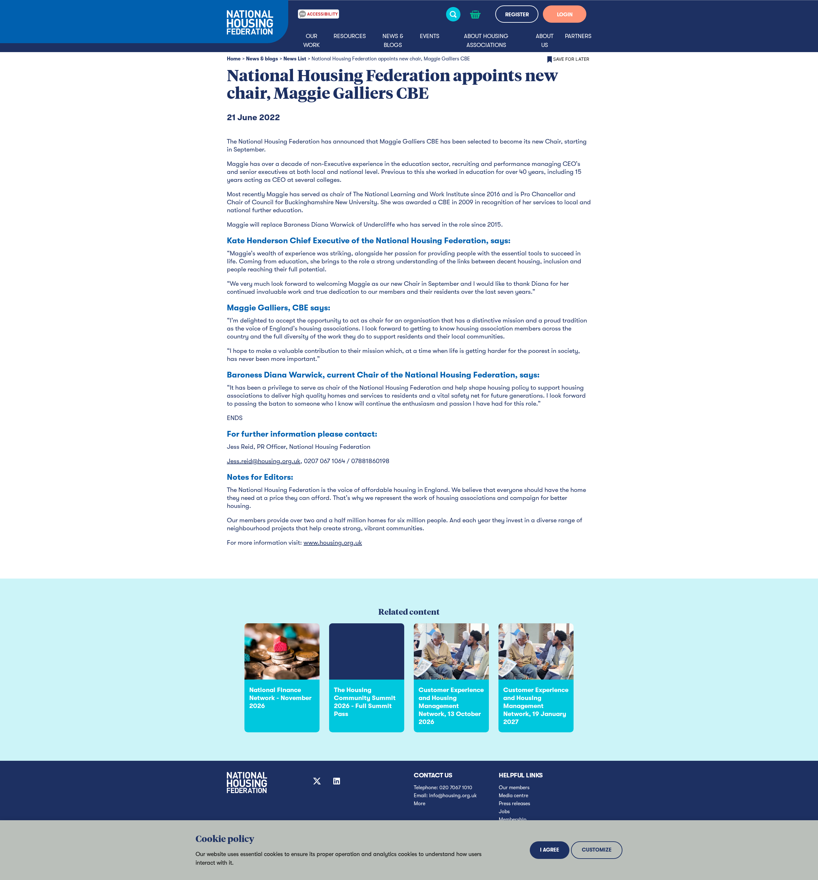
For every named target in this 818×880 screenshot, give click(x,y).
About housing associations (486, 40)
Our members (514, 787)
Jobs (504, 811)
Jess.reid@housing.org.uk (263, 461)
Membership (512, 819)
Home (234, 59)
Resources (350, 36)
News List (294, 59)
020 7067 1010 (455, 787)
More (419, 803)
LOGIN (565, 15)
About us (544, 40)
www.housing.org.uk (333, 542)
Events (429, 36)
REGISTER (517, 15)
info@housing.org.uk (453, 795)
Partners (578, 36)
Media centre (513, 795)
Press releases (514, 803)
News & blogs (392, 40)
